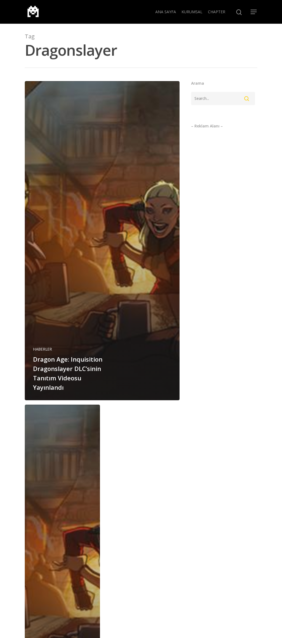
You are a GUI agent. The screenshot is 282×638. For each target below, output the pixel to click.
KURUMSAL (191, 11)
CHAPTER (216, 11)
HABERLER (42, 349)
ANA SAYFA (165, 11)
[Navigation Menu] (254, 12)
